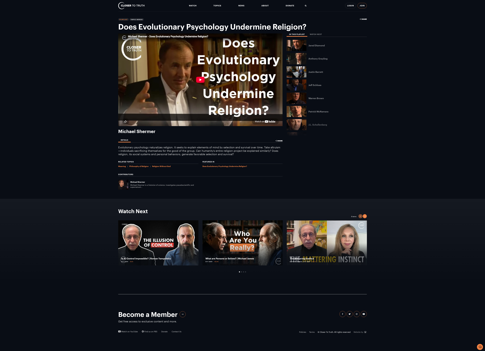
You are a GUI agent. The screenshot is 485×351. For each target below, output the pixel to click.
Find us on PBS (150, 331)
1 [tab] (239, 271)
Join (362, 5)
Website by (358, 332)
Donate (290, 6)
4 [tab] (245, 271)
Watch (193, 6)
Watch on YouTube (129, 331)
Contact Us (176, 331)
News (241, 6)
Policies (302, 332)
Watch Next (316, 34)
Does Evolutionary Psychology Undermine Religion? (224, 166)
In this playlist (297, 34)
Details (124, 140)
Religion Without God (161, 166)
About (265, 6)
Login (350, 5)
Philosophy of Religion (139, 166)
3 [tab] (243, 271)
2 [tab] (241, 271)
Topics (217, 6)
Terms (312, 332)
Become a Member (148, 314)
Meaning (122, 166)
